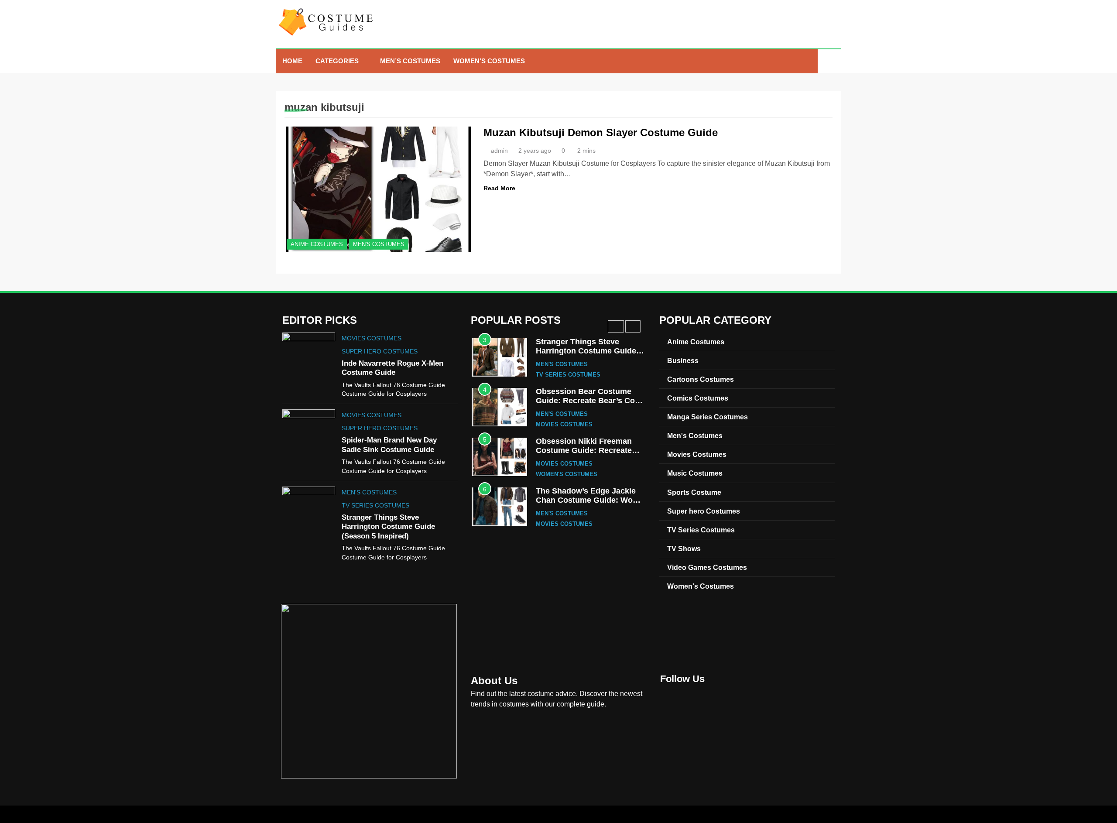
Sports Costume (694, 492)
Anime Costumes (317, 244)
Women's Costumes (566, 474)
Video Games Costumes (707, 567)
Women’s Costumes (489, 61)
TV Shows (684, 548)
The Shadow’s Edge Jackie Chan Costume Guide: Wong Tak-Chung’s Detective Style (589, 500)
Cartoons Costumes (700, 379)
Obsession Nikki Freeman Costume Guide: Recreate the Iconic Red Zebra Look (585, 450)
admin (499, 150)
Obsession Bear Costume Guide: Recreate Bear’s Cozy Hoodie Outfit (589, 401)
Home (292, 61)
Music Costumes (695, 473)
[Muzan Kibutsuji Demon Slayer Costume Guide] (378, 189)
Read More (499, 188)
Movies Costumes (371, 338)
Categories (337, 61)
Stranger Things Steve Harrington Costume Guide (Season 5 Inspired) (388, 526)
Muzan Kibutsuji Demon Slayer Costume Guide (600, 132)
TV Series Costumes (375, 505)
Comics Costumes (697, 398)
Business (683, 360)
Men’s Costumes (410, 61)
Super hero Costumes (380, 351)
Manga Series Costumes (707, 417)
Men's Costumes (378, 244)
